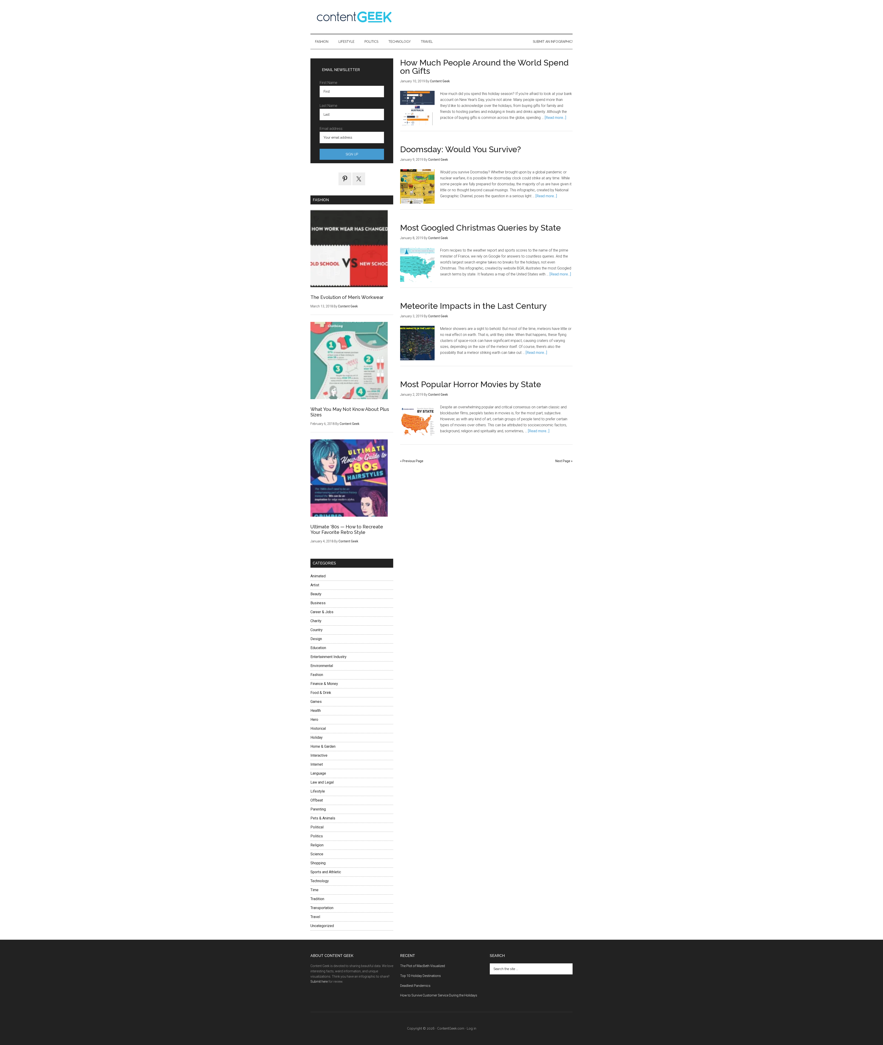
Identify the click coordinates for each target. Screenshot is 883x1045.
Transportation (321, 908)
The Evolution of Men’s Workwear (347, 297)
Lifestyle (317, 791)
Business (318, 603)
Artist (314, 585)
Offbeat (316, 800)
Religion (317, 845)
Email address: (331, 128)
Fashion (316, 675)
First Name (328, 82)
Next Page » (564, 461)
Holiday (316, 737)
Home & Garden (322, 746)
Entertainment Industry (328, 657)
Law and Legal (322, 782)
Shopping (318, 863)
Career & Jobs (321, 612)
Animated (318, 576)
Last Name (328, 105)
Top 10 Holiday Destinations (420, 976)
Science (316, 854)
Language (318, 773)
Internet (316, 764)
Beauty (315, 594)
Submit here (319, 981)
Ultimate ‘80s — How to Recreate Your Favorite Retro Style (346, 529)
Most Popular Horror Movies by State (470, 384)
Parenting (318, 809)
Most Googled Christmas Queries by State (480, 227)
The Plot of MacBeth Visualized (422, 966)
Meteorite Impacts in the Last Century (473, 306)
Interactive (318, 755)
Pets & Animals (322, 818)
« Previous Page (411, 461)
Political (317, 827)
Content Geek (354, 17)
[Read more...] (555, 117)
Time (314, 890)
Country (316, 630)
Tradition (317, 899)
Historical (318, 728)
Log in (471, 1028)
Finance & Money (324, 683)
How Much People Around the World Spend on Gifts (484, 67)
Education (318, 648)
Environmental (321, 666)
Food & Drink (320, 692)
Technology (319, 881)
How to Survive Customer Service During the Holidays (438, 995)
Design (316, 639)
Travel (315, 917)
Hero (314, 719)
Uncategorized (322, 926)
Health (315, 710)
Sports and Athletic (325, 872)
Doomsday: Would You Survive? (460, 149)
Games (316, 701)
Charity (315, 621)
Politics (316, 836)
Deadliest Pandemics (415, 986)
